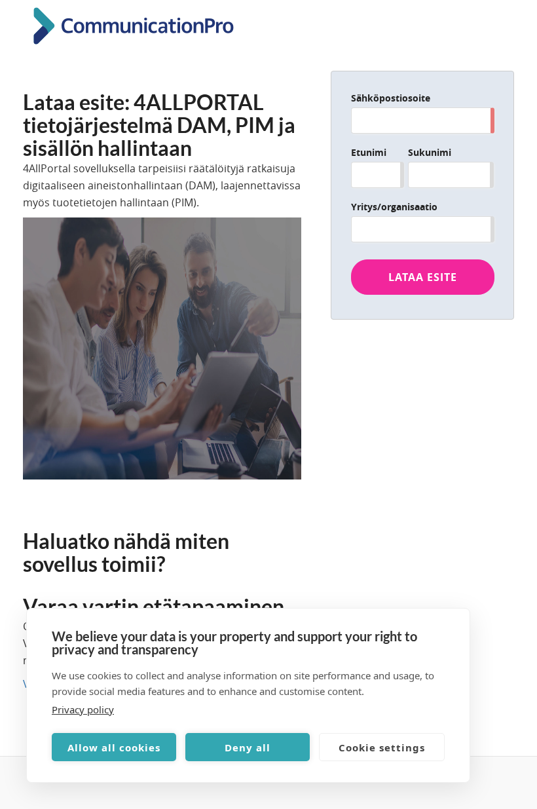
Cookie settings (382, 747)
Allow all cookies (113, 747)
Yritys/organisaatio (394, 206)
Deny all (247, 747)
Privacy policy (83, 709)
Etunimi (368, 152)
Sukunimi (429, 152)
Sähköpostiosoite (390, 98)
